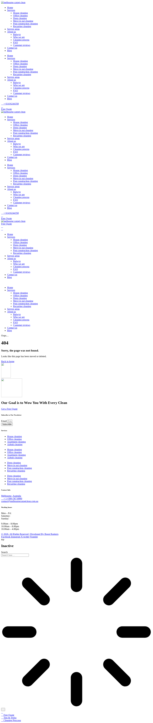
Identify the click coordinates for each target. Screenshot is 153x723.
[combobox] (15, 555)
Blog (9, 50)
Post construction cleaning (25, 23)
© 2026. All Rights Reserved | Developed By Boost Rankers (29, 534)
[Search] (3, 709)
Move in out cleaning (23, 21)
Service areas (13, 29)
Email (4, 421)
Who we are (19, 37)
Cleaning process (21, 40)
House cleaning (20, 13)
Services (11, 10)
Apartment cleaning (16, 442)
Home (10, 7)
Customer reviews (21, 45)
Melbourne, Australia (11, 496)
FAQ (15, 42)
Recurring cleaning (22, 26)
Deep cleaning (20, 18)
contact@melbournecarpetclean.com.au (19, 501)
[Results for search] (76, 632)
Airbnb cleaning (14, 444)
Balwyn (17, 34)
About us (11, 31)
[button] (76, 282)
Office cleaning (20, 15)
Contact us (12, 48)
